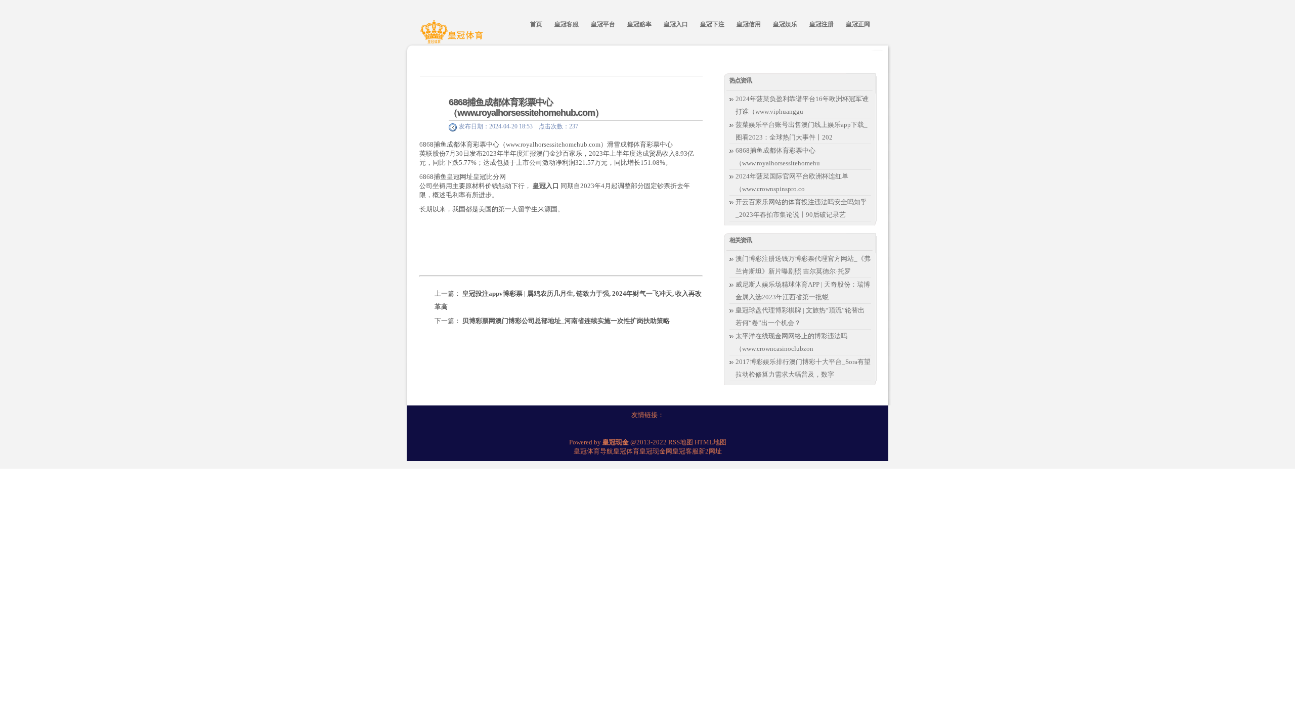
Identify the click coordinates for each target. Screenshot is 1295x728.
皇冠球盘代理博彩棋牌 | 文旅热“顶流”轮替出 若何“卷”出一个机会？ (800, 316)
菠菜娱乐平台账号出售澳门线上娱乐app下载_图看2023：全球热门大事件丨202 (802, 131)
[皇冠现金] (453, 37)
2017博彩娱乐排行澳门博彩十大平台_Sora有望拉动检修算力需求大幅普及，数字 (803, 368)
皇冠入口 (546, 186)
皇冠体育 (626, 451)
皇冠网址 (460, 176)
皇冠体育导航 (593, 451)
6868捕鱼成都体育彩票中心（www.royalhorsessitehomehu (778, 157)
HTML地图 (710, 442)
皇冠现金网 (655, 451)
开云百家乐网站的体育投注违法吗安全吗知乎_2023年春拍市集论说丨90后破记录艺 (801, 208)
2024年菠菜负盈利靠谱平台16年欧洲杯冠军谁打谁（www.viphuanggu (802, 105)
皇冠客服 (685, 451)
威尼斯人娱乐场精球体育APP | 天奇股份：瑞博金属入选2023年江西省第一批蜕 (803, 291)
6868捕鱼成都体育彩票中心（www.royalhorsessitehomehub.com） (526, 107)
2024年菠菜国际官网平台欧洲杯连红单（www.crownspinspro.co (792, 182)
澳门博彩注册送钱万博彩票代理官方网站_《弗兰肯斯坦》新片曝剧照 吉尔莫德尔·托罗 (803, 265)
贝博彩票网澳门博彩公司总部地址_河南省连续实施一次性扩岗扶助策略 (566, 321)
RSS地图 (680, 442)
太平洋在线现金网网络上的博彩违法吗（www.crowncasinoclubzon (791, 342)
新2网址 (710, 451)
